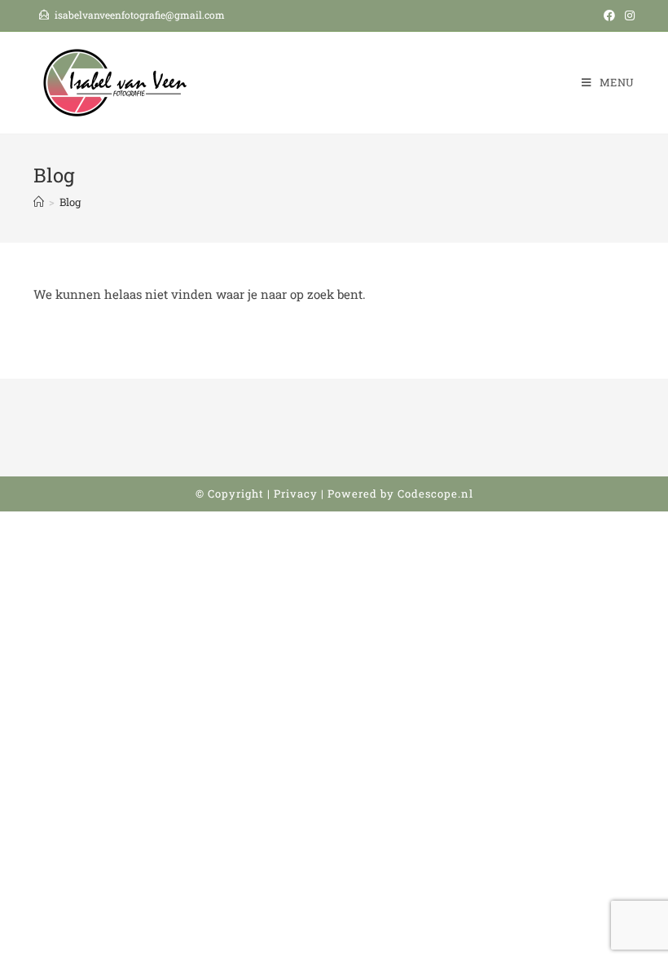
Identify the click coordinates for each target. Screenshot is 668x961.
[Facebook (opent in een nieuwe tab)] (609, 15)
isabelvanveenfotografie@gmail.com (140, 14)
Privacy (296, 493)
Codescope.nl (435, 493)
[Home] (38, 202)
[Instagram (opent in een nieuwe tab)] (627, 15)
